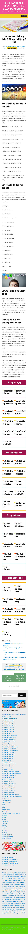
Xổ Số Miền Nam (15, 911)
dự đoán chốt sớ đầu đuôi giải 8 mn (10, 794)
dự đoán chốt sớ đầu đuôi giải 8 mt (10, 771)
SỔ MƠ (3, 829)
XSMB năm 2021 (18, 909)
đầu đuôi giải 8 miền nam (6, 556)
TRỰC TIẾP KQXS (6, 802)
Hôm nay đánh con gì (11, 890)
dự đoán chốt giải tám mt (8, 767)
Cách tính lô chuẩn (14, 876)
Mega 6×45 (4, 815)
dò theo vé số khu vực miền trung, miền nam (8, 678)
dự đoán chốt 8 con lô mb (8, 731)
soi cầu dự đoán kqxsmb (14, 899)
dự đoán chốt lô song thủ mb (9, 752)
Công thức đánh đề (12, 880)
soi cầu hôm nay (19, 901)
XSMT (3, 808)
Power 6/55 (5, 821)
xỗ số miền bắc (21, 913)
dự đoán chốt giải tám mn (8, 787)
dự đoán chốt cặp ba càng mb (9, 745)
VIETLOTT (4, 811)
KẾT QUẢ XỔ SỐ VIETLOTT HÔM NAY (11, 813)
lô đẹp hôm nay (14, 893)
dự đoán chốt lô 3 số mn (8, 788)
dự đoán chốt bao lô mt (7, 762)
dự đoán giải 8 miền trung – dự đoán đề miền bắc (14, 6)
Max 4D (4, 819)
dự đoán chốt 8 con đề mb (8, 723)
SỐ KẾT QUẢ (5, 832)
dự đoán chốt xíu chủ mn (8, 792)
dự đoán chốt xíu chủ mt (8, 777)
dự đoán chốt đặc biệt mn (8, 785)
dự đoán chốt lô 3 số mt (7, 769)
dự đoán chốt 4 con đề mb (8, 720)
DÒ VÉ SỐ (4, 827)
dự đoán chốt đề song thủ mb (9, 741)
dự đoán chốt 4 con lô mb (8, 727)
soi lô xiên (7, 909)
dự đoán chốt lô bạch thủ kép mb (10, 746)
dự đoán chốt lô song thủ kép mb (10, 750)
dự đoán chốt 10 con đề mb (8, 725)
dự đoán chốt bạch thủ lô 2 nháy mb (10, 718)
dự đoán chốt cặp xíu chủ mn (9, 783)
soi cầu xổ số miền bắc (14, 907)
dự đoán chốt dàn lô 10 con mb (9, 735)
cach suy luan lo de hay (15, 664)
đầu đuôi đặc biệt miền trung (19, 622)
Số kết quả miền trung (7, 836)
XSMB (3, 804)
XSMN (3, 806)
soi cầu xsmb (9, 905)
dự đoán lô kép (8, 882)
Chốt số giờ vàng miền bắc (8, 872)
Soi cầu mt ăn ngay (6, 760)
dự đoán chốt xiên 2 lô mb (8, 754)
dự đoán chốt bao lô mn (7, 781)
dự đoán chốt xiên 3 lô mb (8, 756)
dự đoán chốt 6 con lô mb (8, 729)
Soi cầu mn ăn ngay (7, 779)
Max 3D (4, 817)
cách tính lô (7, 876)
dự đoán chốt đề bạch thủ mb (9, 737)
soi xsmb (12, 909)
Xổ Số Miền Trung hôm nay (11, 913)
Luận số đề (20, 667)
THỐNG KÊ (4, 823)
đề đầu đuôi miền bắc (6, 504)
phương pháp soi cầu (9, 669)
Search (22, 695)
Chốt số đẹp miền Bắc (9, 874)
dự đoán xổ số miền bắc (19, 884)
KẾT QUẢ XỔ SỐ (6, 810)
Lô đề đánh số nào (6, 800)
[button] (24, 16)
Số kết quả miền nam (7, 838)
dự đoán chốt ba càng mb (8, 733)
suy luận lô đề (20, 669)
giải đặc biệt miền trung (18, 589)
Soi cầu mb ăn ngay (7, 716)
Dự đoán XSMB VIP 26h (7, 884)
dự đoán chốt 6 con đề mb (8, 722)
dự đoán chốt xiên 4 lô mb (8, 758)
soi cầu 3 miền (19, 895)
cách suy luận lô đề (10, 667)
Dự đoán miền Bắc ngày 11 (18, 882)
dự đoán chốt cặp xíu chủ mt (9, 764)
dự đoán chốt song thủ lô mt (9, 775)
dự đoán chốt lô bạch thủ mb (9, 748)
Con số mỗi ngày (12, 48)
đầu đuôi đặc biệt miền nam (19, 556)
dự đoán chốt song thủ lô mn (9, 790)
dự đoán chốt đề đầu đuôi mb (9, 739)
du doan (19, 880)
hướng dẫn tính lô (12, 891)
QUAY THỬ (4, 830)
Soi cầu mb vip (5, 743)
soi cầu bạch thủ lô (16, 897)
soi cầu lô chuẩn (19, 903)
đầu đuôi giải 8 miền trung (6, 622)
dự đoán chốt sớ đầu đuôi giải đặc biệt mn (12, 796)
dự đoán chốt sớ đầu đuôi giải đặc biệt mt (12, 773)
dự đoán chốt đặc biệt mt (8, 766)
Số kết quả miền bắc (7, 834)
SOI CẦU (4, 825)
